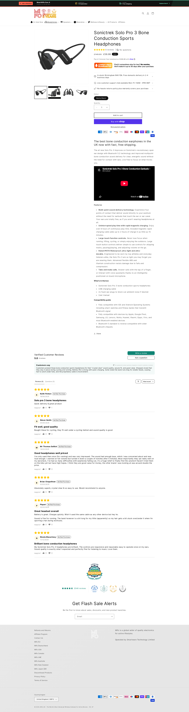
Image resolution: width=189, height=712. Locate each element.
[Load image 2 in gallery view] (68, 92)
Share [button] (98, 333)
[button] (52, 22)
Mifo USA (37, 649)
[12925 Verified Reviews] (94, 580)
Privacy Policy (39, 676)
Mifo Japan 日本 (40, 669)
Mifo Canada (39, 653)
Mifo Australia (39, 661)
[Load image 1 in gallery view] (40, 92)
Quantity (97, 103)
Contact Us (38, 638)
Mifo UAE (37, 657)
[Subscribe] (111, 616)
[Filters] (138, 381)
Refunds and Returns (42, 630)
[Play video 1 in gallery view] (54, 92)
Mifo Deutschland (41, 646)
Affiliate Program (40, 634)
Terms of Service (40, 680)
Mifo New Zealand (41, 665)
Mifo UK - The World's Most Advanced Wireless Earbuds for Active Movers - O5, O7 (66, 707)
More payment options (118, 127)
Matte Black (101, 98)
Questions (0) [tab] (50, 381)
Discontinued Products (43, 673)
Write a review (141, 353)
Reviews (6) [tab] (39, 381)
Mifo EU (37, 642)
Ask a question (141, 358)
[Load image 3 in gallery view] (82, 92)
